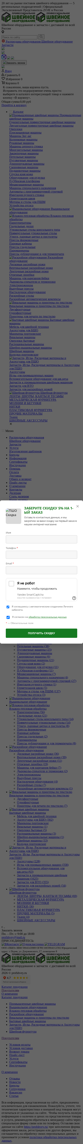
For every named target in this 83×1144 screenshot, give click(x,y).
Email (10, 563)
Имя (8, 532)
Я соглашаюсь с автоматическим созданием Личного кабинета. (42, 608)
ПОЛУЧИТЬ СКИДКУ (41, 633)
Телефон (12, 548)
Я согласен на (39, 617)
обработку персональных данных (48, 617)
